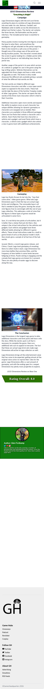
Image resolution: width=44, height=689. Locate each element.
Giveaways (6, 629)
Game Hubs (7, 626)
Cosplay (5, 639)
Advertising (6, 670)
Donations (6, 673)
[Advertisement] (22, 147)
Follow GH (7, 645)
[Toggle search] (34, 3)
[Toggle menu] (39, 3)
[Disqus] (22, 494)
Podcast (5, 632)
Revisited (5, 636)
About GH (6, 666)
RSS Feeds (6, 676)
